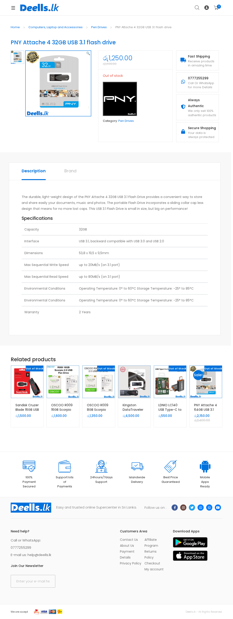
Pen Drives (99, 27)
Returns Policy (150, 554)
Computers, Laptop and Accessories (55, 27)
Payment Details (127, 554)
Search (197, 7)
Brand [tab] (70, 171)
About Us (127, 545)
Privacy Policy (130, 563)
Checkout (152, 563)
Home (15, 27)
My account (154, 569)
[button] (88, 53)
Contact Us (129, 539)
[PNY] (120, 99)
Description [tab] (34, 171)
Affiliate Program (151, 542)
